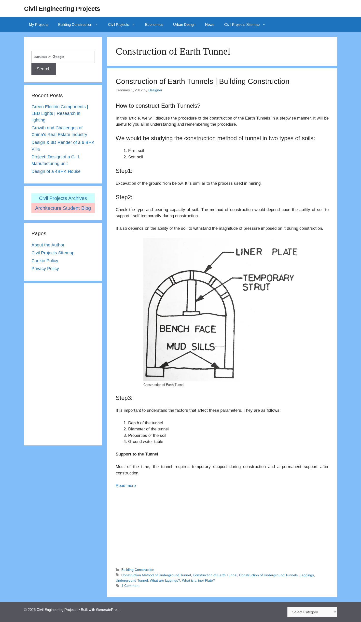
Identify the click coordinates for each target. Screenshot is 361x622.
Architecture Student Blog (63, 208)
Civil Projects (118, 24)
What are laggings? (165, 580)
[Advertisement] (222, 525)
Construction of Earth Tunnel (215, 575)
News (209, 24)
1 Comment (130, 586)
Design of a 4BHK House (56, 171)
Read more (126, 485)
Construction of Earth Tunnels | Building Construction (203, 81)
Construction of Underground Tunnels (268, 575)
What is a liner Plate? (198, 580)
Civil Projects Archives (63, 198)
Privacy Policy (45, 268)
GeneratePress (108, 609)
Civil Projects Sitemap (242, 24)
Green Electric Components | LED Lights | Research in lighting (59, 113)
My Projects (38, 24)
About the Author (47, 245)
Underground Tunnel (132, 580)
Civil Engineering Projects (62, 8)
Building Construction (75, 24)
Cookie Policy (44, 260)
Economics (154, 24)
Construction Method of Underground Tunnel (156, 575)
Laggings (307, 575)
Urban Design (184, 24)
